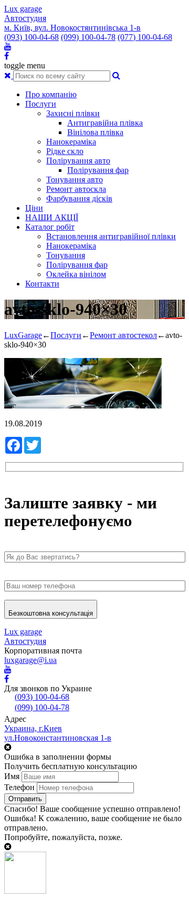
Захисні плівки (73, 113)
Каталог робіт (50, 226)
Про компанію (51, 94)
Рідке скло (64, 151)
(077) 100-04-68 (145, 37)
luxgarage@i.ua (30, 660)
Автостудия (25, 18)
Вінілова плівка (95, 132)
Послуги (40, 103)
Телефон (19, 787)
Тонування (65, 255)
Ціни (34, 207)
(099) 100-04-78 (88, 37)
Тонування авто (74, 179)
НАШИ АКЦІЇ (51, 217)
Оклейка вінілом (76, 274)
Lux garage (23, 8)
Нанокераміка (71, 141)
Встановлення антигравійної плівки (111, 236)
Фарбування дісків (79, 198)
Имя (11, 776)
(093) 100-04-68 (31, 37)
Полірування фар (98, 170)
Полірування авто (78, 160)
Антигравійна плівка (105, 122)
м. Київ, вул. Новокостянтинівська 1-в (72, 27)
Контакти (42, 283)
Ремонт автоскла (76, 189)
